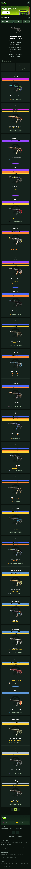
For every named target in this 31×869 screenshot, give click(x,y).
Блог (2, 842)
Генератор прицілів (19, 854)
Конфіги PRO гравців (24, 842)
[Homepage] (3, 3)
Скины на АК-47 (5, 863)
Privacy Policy (16, 847)
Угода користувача (6, 847)
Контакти (4, 848)
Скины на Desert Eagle (7, 865)
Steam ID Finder (14, 856)
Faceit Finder (5, 856)
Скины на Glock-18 (6, 866)
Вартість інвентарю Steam (9, 857)
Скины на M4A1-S (15, 863)
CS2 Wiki (14, 842)
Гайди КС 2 (7, 842)
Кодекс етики (25, 847)
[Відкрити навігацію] (28, 2)
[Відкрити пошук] (29, 18)
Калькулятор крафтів (6, 854)
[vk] (17, 832)
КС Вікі (2, 17)
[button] (7, 21)
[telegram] (13, 832)
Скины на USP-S (19, 865)
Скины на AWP (25, 863)
